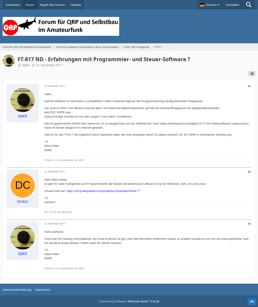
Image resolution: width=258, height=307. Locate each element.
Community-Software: (129, 301)
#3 (249, 223)
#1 (249, 86)
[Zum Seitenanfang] (252, 301)
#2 (249, 171)
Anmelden (232, 5)
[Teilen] (252, 73)
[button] (210, 4)
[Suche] (248, 4)
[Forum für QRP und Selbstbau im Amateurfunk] (129, 26)
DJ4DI (26, 65)
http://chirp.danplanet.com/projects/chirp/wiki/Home (102, 191)
